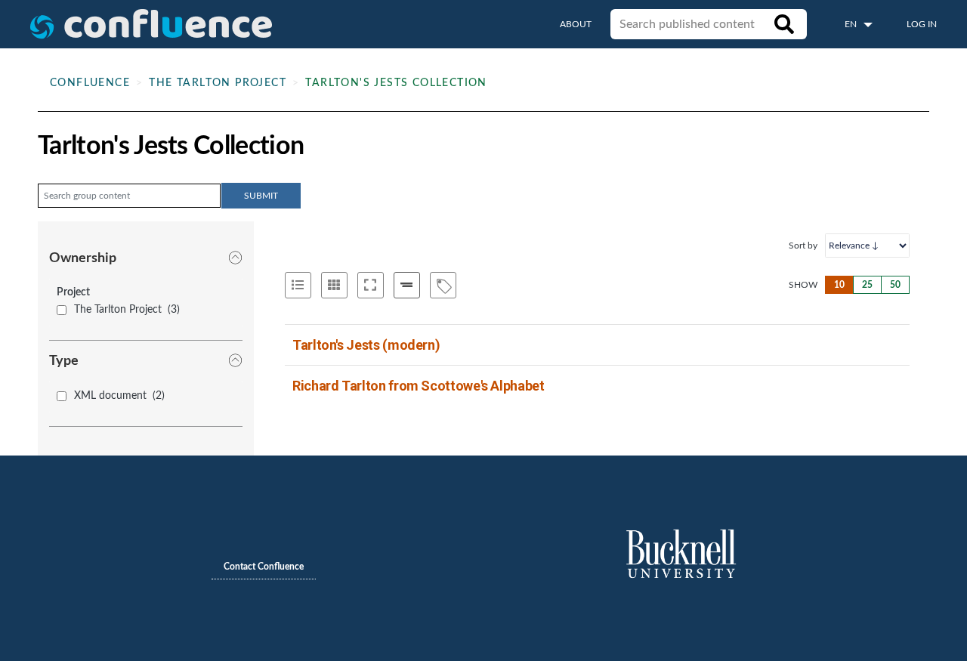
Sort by (803, 245)
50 (895, 284)
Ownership (82, 258)
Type (64, 361)
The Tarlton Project (217, 83)
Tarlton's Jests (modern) (366, 345)
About (576, 24)
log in (922, 24)
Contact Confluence (264, 566)
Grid (334, 285)
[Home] (151, 24)
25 (867, 284)
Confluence (90, 83)
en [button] (852, 24)
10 (839, 284)
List (298, 285)
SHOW (803, 284)
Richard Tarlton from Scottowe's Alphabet (418, 386)
